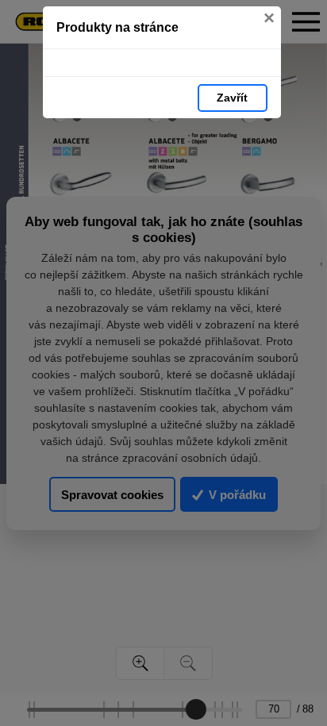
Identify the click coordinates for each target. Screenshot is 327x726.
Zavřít (232, 97)
